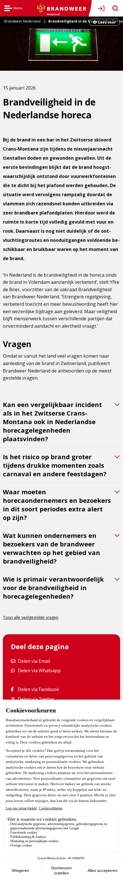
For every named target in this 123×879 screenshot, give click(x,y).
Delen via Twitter (35, 699)
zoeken (113, 8)
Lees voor (107, 23)
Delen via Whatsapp (39, 670)
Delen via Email (33, 661)
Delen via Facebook (38, 689)
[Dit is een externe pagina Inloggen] (102, 8)
